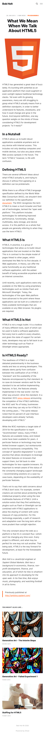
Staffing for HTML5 (11, 712)
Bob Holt (7, 3)
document (7, 203)
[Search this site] (37, 3)
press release (24, 398)
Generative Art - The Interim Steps (19, 640)
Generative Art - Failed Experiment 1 (20, 676)
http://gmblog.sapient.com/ (17, 595)
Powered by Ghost (22, 731)
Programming (33, 15)
